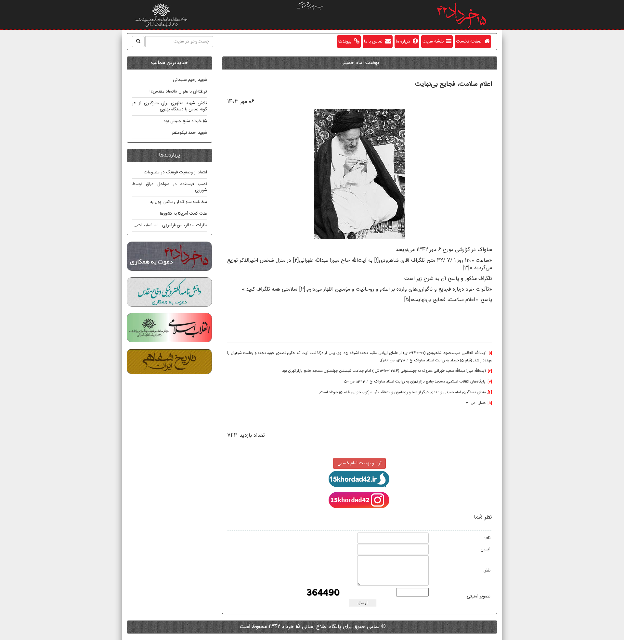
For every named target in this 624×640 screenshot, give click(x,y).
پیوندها (346, 41)
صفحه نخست (470, 41)
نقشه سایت (434, 41)
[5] (407, 299)
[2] (296, 260)
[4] (302, 289)
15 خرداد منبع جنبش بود (185, 121)
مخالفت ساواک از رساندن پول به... (176, 202)
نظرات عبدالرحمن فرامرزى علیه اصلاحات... (170, 225)
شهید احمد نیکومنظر (189, 132)
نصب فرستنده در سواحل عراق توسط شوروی (169, 187)
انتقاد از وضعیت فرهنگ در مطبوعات (175, 172)
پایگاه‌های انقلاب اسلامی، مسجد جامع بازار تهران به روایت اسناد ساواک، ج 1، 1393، (420, 381)
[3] (466, 268)
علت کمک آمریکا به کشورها (183, 213)
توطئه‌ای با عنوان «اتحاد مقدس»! (178, 91)
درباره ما (404, 41)
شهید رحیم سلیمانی (190, 79)
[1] (376, 260)
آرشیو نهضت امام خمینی (359, 463)
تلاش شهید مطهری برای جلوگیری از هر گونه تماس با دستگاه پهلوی (169, 106)
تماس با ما (374, 41)
